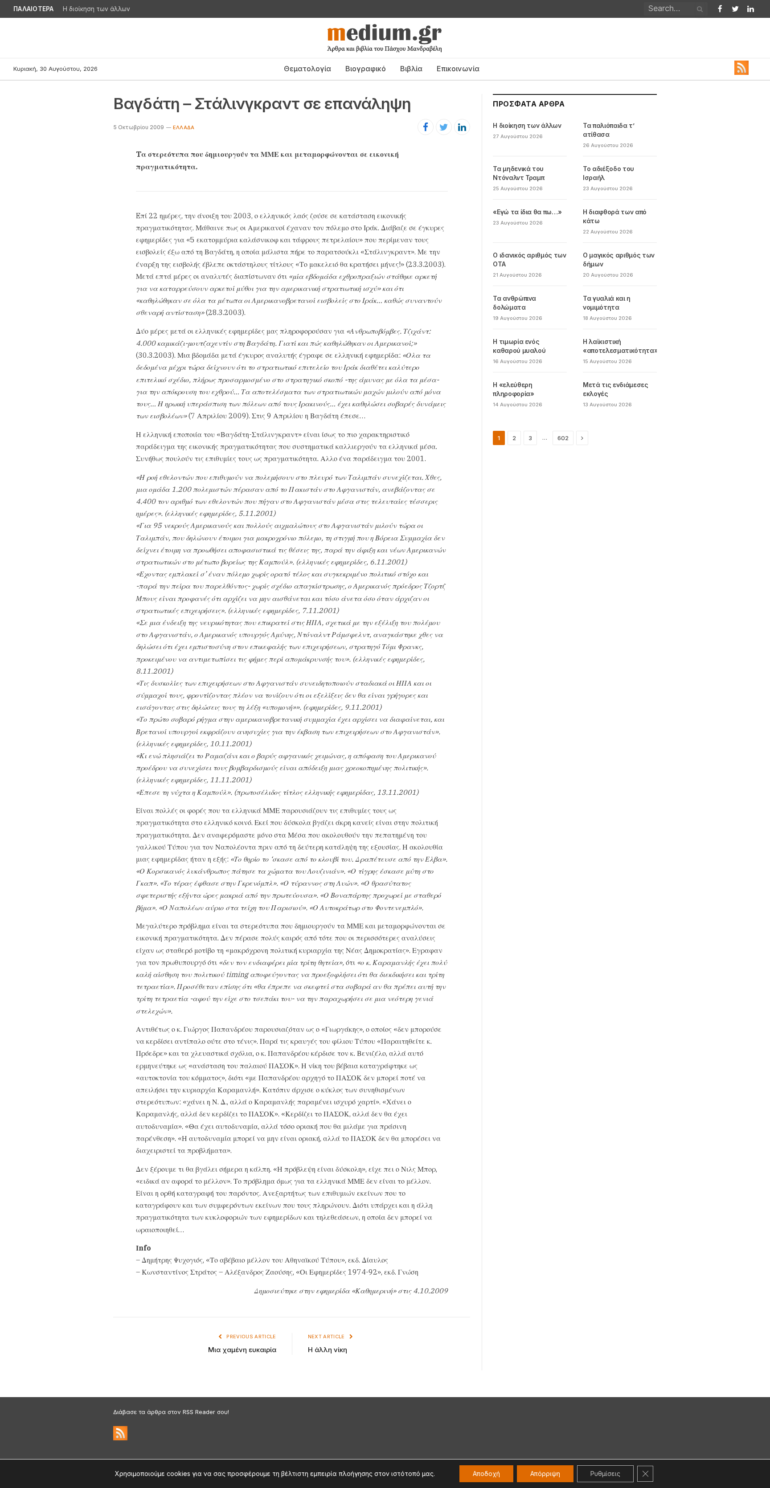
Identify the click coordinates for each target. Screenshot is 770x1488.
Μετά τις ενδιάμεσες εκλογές (615, 389)
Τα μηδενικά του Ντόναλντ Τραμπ (518, 173)
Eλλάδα (183, 127)
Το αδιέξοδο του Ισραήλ (608, 173)
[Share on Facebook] (426, 127)
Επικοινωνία (458, 68)
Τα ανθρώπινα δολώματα (514, 302)
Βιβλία (411, 68)
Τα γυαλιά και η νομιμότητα (607, 302)
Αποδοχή (486, 1473)
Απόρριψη (545, 1473)
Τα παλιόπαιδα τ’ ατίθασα (102, 8)
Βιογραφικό (365, 68)
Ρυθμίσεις (605, 1473)
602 (563, 437)
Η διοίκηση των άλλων (527, 125)
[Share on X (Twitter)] (444, 127)
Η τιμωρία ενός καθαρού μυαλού (519, 346)
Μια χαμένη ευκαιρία (242, 1349)
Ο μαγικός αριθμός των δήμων (619, 259)
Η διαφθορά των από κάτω (615, 216)
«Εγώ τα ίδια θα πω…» (527, 212)
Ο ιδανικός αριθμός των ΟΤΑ (529, 259)
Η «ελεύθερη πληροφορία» (513, 389)
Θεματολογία (307, 68)
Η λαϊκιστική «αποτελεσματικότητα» (620, 346)
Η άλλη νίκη (327, 1349)
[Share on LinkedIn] (462, 127)
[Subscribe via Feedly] (741, 72)
